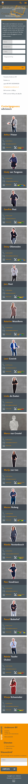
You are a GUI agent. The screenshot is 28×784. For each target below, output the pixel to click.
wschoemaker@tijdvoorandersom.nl (11, 706)
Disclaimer (9, 778)
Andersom (18, 776)
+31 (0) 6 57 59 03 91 (8, 588)
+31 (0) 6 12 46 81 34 (8, 476)
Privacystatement (17, 778)
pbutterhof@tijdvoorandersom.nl (11, 628)
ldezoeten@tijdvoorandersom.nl (11, 405)
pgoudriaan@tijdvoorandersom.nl (11, 591)
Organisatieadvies (10, 746)
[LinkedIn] (13, 780)
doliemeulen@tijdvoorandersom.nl (11, 255)
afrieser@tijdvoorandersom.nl (10, 143)
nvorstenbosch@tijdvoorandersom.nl (12, 553)
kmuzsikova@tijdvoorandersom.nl (11, 330)
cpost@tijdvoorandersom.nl (10, 218)
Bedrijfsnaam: (8, 46)
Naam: (6, 42)
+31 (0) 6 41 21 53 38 (8, 215)
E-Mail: (6, 51)
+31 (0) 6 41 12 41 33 (8, 625)
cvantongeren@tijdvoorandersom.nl (11, 181)
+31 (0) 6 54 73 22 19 (8, 178)
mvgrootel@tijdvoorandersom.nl (11, 442)
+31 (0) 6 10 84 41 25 (8, 140)
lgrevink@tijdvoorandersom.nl (10, 367)
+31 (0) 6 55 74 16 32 (8, 550)
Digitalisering (9, 748)
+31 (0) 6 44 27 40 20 (9, 402)
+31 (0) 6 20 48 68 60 (9, 252)
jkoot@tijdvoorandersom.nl (10, 293)
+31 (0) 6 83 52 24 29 (8, 364)
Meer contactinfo (8, 736)
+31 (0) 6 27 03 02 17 (8, 439)
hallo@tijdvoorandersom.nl (11, 87)
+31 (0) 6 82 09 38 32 (8, 703)
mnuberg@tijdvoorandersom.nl (11, 516)
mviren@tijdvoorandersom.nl (10, 479)
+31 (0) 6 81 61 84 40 (8, 327)
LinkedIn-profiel (8, 147)
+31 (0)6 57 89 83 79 (8, 290)
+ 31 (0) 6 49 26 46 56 (9, 513)
